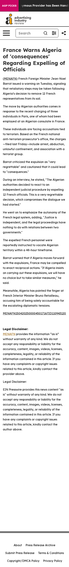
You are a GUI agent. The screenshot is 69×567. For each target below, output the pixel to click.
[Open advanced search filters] (54, 33)
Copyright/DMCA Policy (23, 561)
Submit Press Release (19, 553)
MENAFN (10, 78)
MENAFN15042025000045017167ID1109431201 (35, 313)
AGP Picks (9, 5)
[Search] (45, 33)
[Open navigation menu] (6, 33)
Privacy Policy (52, 561)
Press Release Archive (40, 545)
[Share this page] (63, 33)
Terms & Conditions (51, 553)
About (18, 545)
